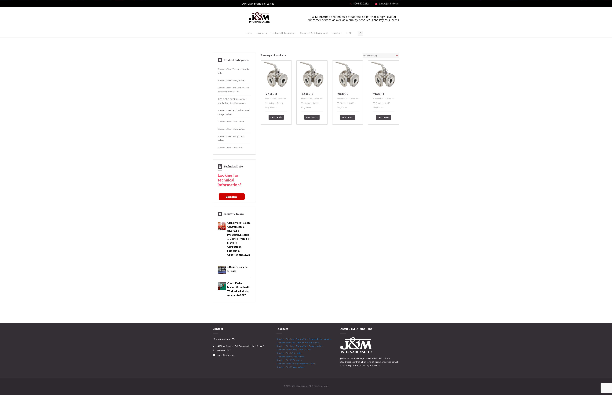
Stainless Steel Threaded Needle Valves (296, 363)
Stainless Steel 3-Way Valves (232, 80)
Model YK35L (271, 98)
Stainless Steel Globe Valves (231, 128)
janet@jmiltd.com (389, 3)
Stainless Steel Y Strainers (230, 147)
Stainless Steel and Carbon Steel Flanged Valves (300, 346)
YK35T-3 (342, 93)
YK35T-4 (378, 93)
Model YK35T (343, 98)
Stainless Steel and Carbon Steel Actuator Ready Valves (304, 339)
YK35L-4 (307, 93)
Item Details (276, 117)
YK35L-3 (271, 93)
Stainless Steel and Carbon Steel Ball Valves (298, 342)
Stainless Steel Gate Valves (231, 121)
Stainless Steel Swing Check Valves (293, 349)
